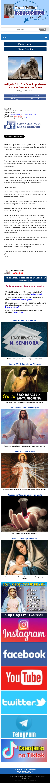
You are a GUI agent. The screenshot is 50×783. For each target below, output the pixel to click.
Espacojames (31, 781)
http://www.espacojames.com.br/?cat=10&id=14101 (22, 114)
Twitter (14, 96)
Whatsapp (14, 99)
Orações (28, 118)
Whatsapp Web (36, 99)
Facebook (36, 96)
